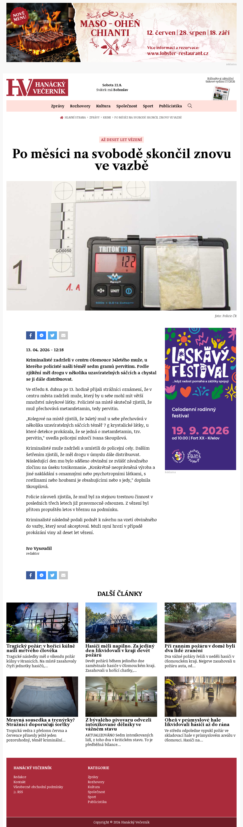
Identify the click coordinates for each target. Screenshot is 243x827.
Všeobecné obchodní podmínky (38, 787)
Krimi (108, 117)
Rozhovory (80, 106)
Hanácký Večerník (37, 87)
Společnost (126, 106)
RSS (20, 792)
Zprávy (57, 106)
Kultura (103, 106)
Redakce (20, 777)
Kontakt (20, 782)
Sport (148, 106)
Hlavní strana (76, 117)
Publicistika (170, 106)
